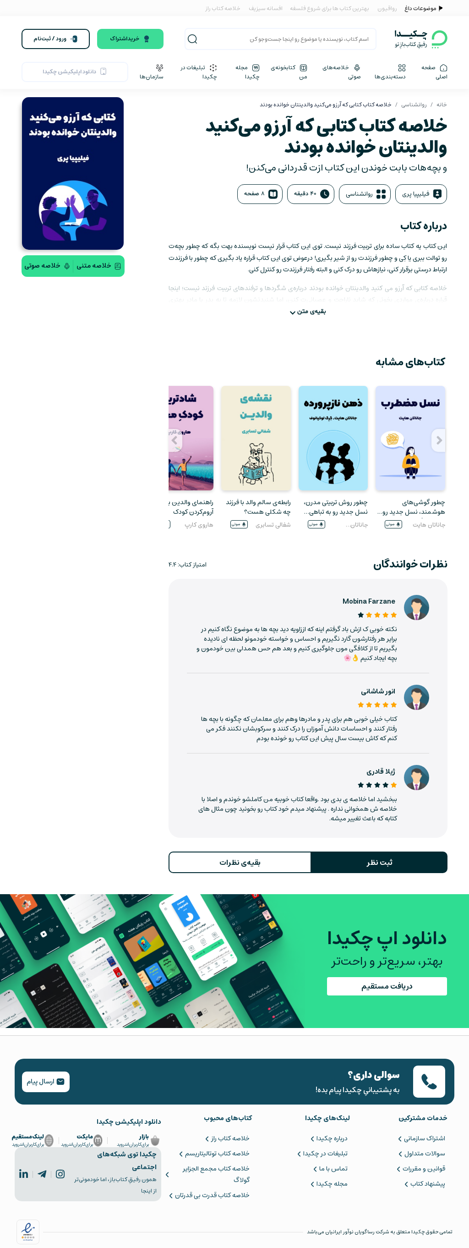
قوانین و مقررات (424, 1168)
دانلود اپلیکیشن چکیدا (69, 72)
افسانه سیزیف (266, 8)
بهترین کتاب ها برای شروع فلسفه (329, 8)
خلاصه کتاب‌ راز (230, 1138)
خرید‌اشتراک (124, 39)
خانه (441, 105)
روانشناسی (414, 105)
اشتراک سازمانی (424, 1138)
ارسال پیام (41, 1081)
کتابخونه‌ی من (289, 72)
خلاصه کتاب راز (222, 8)
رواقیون (387, 8)
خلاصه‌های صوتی (341, 72)
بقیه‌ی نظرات (240, 862)
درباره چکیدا (331, 1138)
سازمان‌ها (152, 76)
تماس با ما (333, 1168)
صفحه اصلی (434, 72)
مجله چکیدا (247, 72)
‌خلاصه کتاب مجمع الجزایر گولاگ (216, 1174)
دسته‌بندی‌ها (390, 76)
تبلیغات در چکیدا (198, 72)
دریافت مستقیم (387, 986)
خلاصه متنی (93, 265)
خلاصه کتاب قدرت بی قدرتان (212, 1195)
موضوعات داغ (420, 8)
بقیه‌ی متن (311, 311)
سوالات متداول (424, 1153)
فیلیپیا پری (415, 194)
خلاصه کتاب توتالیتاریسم (217, 1153)
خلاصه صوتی (42, 265)
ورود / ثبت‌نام (49, 39)
